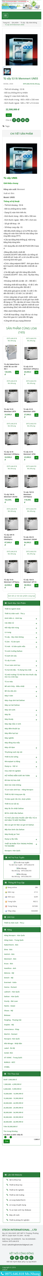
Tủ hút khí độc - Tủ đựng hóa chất (18, 670)
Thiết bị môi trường (16, 1195)
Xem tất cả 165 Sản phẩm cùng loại (21, 596)
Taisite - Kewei (9, 1006)
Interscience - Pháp (11, 1029)
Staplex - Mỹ (9, 1025)
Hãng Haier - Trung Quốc (14, 940)
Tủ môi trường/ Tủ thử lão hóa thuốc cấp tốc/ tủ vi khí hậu (21, 675)
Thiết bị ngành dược (13, 609)
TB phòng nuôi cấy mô (13, 752)
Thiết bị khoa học (15, 1185)
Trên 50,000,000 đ (10, 1126)
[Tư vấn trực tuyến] (21, 862)
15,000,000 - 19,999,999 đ (13, 1098)
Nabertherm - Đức (11, 945)
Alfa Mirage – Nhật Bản (13, 1043)
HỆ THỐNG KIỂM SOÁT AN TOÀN (17, 775)
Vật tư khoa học (15, 1180)
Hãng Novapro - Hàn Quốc (14, 935)
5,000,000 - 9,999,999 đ (12, 1089)
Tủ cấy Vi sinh (10, 660)
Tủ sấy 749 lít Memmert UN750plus (29, 494)
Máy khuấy (9, 719)
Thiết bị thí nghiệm (16, 1190)
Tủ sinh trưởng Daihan (13, 651)
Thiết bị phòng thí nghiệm (19, 1220)
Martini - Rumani (10, 1034)
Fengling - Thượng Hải (12, 1020)
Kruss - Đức (8, 963)
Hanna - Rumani (10, 987)
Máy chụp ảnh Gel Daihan (15, 700)
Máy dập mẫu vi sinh (13, 724)
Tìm (6, 1141)
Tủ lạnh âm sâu (11, 656)
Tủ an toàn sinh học (12, 665)
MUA (8, 115)
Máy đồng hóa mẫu (12, 743)
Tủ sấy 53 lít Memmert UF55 (29, 410)
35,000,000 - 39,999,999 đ (13, 1117)
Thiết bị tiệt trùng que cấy (15, 794)
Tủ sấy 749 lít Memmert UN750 (10, 495)
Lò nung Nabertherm (17, 1200)
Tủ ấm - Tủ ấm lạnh (12, 642)
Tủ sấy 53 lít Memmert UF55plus (31, 367)
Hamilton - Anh (10, 968)
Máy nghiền (9, 738)
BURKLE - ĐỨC (9, 1062)
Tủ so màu (9, 681)
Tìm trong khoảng (11, 1131)
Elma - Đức (8, 949)
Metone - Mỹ (9, 973)
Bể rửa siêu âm (10, 691)
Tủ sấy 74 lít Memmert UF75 (10, 410)
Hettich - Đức (9, 954)
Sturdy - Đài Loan (11, 1001)
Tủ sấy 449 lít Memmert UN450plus (9, 537)
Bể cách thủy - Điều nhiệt (14, 686)
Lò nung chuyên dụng (17, 1205)
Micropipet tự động (12, 761)
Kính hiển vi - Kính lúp (13, 618)
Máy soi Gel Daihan (12, 705)
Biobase (7, 1015)
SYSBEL (7, 1067)
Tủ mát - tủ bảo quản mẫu (15, 646)
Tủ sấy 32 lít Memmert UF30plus (11, 453)
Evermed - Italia (10, 982)
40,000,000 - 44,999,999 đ (13, 1122)
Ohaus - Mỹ (8, 1010)
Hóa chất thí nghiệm (13, 771)
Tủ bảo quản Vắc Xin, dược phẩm (18, 799)
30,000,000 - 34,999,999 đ (13, 1112)
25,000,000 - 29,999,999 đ (13, 1108)
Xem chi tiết (14, 360)
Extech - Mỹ (8, 978)
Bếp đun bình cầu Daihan (14, 829)
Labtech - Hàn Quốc (12, 992)
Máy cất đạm (10, 747)
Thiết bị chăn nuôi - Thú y (15, 613)
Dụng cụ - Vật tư (11, 766)
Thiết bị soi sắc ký (12, 804)
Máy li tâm (9, 696)
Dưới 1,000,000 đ (10, 1079)
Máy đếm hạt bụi (11, 733)
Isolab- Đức (8, 1053)
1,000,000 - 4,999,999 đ (12, 1084)
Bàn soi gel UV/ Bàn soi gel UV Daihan (19, 825)
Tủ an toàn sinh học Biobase (20, 1210)
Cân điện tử (9, 623)
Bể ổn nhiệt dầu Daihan (14, 813)
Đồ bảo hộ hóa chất (12, 780)
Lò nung (8, 632)
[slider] (5, 1137)
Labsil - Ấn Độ (9, 1048)
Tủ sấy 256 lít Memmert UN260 (30, 538)
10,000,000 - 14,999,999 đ (13, 1094)
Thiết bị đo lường (11, 757)
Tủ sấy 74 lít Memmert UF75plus (11, 581)
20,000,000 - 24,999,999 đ (13, 1103)
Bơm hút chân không (13, 785)
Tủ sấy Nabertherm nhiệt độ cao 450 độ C (11, 366)
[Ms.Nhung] (21, 868)
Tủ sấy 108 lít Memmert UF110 (30, 581)
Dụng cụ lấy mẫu (11, 839)
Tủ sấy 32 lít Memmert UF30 (29, 453)
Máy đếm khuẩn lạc (12, 728)
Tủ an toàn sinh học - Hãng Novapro (19, 790)
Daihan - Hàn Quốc (11, 996)
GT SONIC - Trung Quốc (13, 1057)
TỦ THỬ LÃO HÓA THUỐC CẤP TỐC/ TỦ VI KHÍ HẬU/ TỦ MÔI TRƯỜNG (21, 819)
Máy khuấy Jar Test (12, 834)
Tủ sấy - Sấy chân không (14, 637)
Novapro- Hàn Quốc (12, 850)
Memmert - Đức (10, 959)
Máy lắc (8, 714)
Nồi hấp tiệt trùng (12, 627)
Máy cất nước (10, 710)
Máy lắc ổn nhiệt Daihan (14, 808)
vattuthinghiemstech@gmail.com (20, 1245)
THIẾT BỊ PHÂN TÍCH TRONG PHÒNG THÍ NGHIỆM (19, 844)
